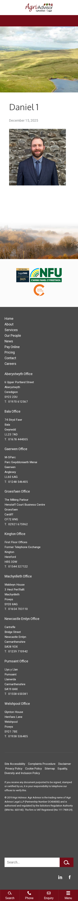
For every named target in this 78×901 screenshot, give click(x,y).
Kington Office (15, 534)
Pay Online (12, 347)
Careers (10, 364)
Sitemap (50, 768)
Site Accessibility (15, 764)
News (9, 341)
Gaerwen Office (16, 449)
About (9, 324)
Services (11, 330)
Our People (13, 335)
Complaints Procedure (41, 764)
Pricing (10, 352)
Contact (10, 358)
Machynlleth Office (18, 576)
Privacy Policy (13, 768)
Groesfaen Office (17, 491)
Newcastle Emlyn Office (22, 619)
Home (9, 319)
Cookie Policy (33, 768)
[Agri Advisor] (39, 7)
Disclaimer (64, 764)
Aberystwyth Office (19, 374)
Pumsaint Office (16, 661)
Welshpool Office (17, 704)
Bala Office (12, 411)
